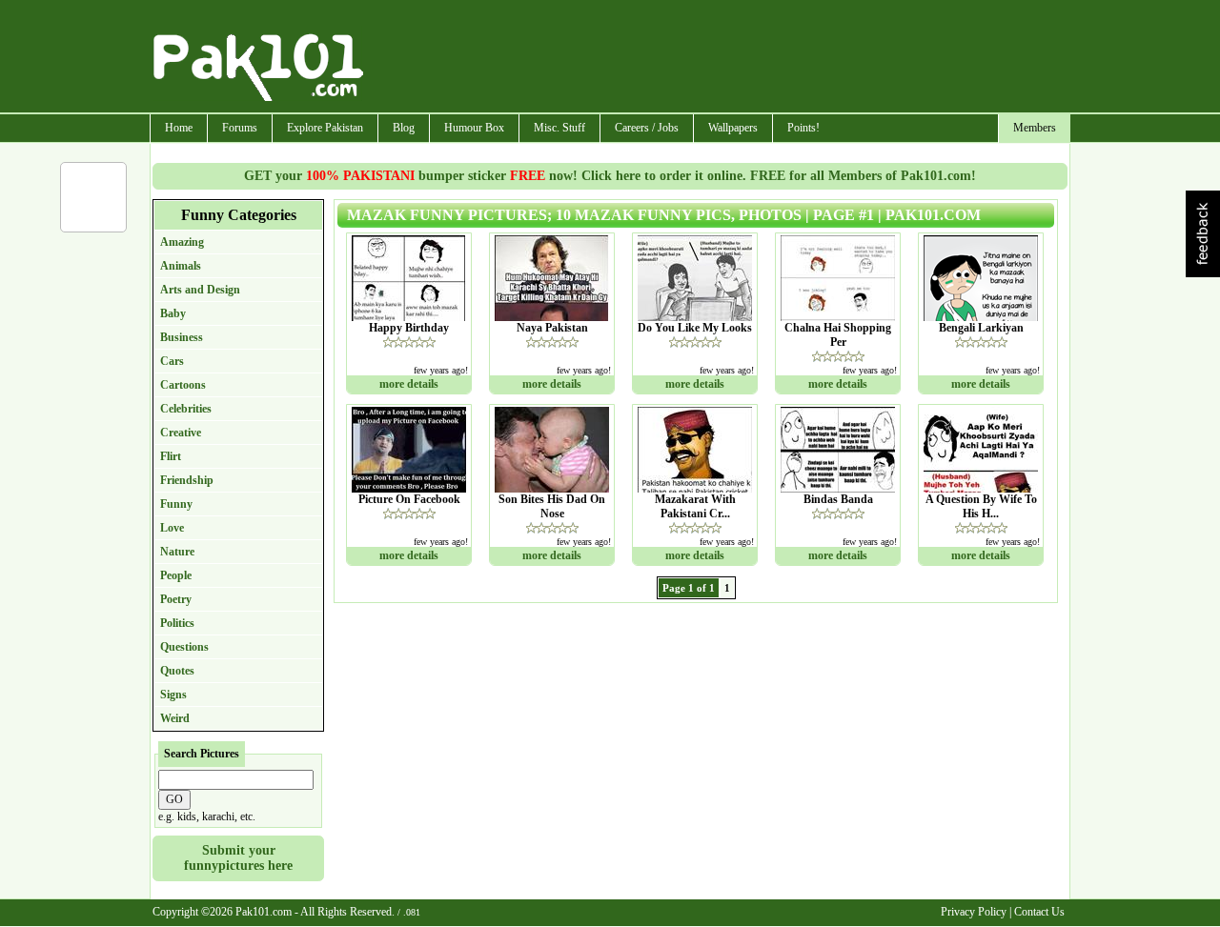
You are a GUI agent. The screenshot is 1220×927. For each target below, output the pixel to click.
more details (408, 384)
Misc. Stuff (559, 127)
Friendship (187, 480)
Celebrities (186, 408)
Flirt (170, 456)
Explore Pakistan (325, 127)
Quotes (177, 670)
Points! (803, 127)
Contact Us (1039, 911)
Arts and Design (200, 289)
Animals (180, 265)
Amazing (182, 242)
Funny (176, 504)
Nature (177, 551)
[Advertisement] (718, 58)
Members (1034, 127)
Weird (175, 718)
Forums (239, 127)
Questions (184, 647)
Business (181, 337)
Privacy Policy (973, 911)
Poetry (176, 599)
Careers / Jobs (647, 127)
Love (172, 527)
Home (179, 127)
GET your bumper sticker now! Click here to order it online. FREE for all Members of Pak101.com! (610, 176)
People (176, 575)
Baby (173, 313)
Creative (180, 432)
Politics (177, 623)
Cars (172, 361)
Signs (173, 694)
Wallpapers (733, 127)
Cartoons (183, 385)
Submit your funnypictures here (238, 858)
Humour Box (474, 127)
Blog (404, 127)
